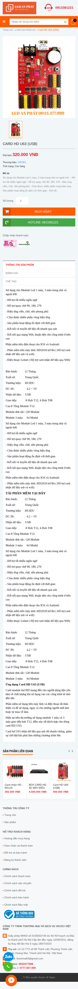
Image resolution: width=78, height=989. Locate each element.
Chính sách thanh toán (17, 876)
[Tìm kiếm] (65, 22)
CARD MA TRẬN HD (25, 30)
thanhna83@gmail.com (30, 958)
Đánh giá (12, 273)
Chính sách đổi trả (14, 890)
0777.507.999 (28, 967)
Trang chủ (8, 30)
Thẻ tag (11, 281)
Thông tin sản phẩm (20, 264)
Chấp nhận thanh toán (15, 235)
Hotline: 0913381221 (43, 222)
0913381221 (64, 7)
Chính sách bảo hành (16, 897)
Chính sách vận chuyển (17, 883)
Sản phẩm (10, 822)
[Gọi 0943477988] (8, 966)
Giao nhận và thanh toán (18, 845)
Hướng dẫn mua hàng (17, 838)
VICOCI (22, 162)
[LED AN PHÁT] (19, 8)
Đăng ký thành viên (15, 859)
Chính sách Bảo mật (16, 904)
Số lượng (8, 200)
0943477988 (26, 963)
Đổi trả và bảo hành (15, 852)
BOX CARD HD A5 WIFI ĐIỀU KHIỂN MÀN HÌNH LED (37, 789)
